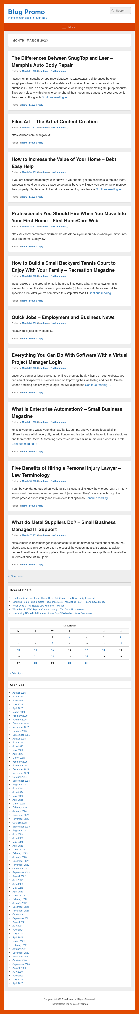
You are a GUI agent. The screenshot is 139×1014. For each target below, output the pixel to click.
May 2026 (17, 704)
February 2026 (20, 715)
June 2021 (17, 929)
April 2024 (17, 799)
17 (86, 650)
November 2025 (20, 727)
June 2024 (17, 792)
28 (35, 663)
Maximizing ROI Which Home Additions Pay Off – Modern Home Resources (52, 613)
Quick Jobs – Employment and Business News (63, 317)
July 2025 (17, 742)
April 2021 (17, 937)
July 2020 (17, 971)
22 (52, 656)
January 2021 (19, 949)
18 (103, 650)
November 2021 (20, 910)
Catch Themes (80, 1003)
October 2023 (19, 822)
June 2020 (17, 975)
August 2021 (19, 922)
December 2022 (20, 861)
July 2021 (17, 925)
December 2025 (20, 723)
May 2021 (17, 933)
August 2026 (19, 692)
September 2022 (21, 872)
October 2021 (19, 914)
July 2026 (17, 696)
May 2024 (17, 796)
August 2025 (19, 738)
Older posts (15, 576)
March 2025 (18, 757)
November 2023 (20, 818)
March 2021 (18, 941)
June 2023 (17, 838)
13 (18, 650)
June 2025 (17, 746)
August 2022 (19, 876)
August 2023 (19, 830)
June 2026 (17, 700)
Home (24, 104)
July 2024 (17, 788)
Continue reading (55, 97)
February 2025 (20, 761)
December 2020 (20, 952)
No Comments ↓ (59, 71)
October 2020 (19, 960)
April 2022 (17, 891)
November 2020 (20, 956)
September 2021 (21, 918)
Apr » (21, 673)
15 (52, 650)
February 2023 (20, 853)
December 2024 (20, 769)
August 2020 (19, 968)
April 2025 (17, 753)
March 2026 (18, 712)
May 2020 (17, 979)
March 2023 (18, 849)
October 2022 (19, 868)
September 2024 (21, 780)
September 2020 (21, 964)
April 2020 (17, 983)
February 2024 (20, 807)
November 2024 (20, 773)
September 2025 (21, 734)
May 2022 (17, 887)
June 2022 (17, 884)
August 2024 (19, 784)
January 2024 (19, 811)
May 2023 (17, 841)
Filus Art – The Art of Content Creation (55, 121)
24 (86, 656)
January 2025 (19, 765)
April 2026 (17, 708)
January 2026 (19, 719)
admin (44, 71)
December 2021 (20, 906)
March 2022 (18, 895)
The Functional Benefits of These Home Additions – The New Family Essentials (54, 598)
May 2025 (17, 750)
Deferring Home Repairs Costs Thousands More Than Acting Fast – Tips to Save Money (58, 601)
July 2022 (17, 880)
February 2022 (20, 899)
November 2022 (20, 864)
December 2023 (20, 815)
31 (86, 663)
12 (120, 643)
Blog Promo (26, 11)
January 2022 (19, 903)
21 (35, 656)
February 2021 (20, 945)
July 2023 (17, 834)
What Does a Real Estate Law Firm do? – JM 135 (38, 605)
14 (35, 650)
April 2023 (17, 845)
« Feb (13, 673)
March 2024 (18, 803)
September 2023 (21, 826)
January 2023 (19, 857)
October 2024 (19, 777)
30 (69, 663)
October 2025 (19, 731)
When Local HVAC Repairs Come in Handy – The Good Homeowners (48, 609)
